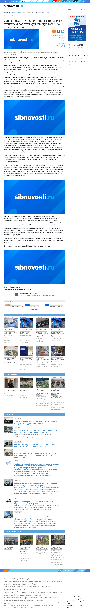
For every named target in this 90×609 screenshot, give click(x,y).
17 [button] (69, 58)
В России (22, 12)
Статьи (7, 9)
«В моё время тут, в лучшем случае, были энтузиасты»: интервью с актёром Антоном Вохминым (36, 431)
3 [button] (69, 53)
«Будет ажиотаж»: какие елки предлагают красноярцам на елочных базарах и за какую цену (42, 391)
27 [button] (78, 61)
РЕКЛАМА (81, 570)
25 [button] (72, 61)
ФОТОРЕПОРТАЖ (12, 375)
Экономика (46, 12)
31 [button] (69, 64)
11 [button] (72, 56)
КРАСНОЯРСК (14, 1)
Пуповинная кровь (10, 137)
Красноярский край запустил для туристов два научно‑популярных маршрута (33, 503)
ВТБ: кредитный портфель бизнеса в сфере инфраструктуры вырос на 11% (10, 331)
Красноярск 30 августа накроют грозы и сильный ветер (10, 547)
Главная (6, 16)
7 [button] (81, 53)
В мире (15, 12)
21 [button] (81, 58)
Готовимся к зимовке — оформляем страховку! (56, 305)
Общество (38, 12)
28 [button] (81, 61)
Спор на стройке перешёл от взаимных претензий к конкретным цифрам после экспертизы (35, 423)
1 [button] (84, 50)
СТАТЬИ (9, 414)
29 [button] (84, 61)
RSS (5, 570)
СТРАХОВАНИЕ (61, 43)
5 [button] (75, 53)
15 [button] (84, 56)
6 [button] (78, 53)
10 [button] (69, 56)
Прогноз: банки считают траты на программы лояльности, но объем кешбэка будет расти (26, 359)
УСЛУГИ (63, 40)
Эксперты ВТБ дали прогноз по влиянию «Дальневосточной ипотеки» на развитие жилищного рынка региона (42, 332)
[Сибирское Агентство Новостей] (13, 6)
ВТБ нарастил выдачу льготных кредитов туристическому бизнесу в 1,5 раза (26, 331)
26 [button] (75, 61)
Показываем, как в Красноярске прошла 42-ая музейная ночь (26, 390)
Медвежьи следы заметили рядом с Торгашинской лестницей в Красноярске (25, 548)
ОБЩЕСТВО (61, 37)
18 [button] (72, 58)
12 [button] (75, 56)
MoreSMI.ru (32, 607)
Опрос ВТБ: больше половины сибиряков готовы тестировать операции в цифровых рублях (57, 332)
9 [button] (87, 53)
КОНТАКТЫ (68, 570)
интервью (18, 427)
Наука (16, 460)
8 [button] (84, 53)
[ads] (77, 29)
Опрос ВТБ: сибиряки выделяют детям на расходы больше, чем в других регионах (58, 359)
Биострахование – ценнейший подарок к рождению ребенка (16, 306)
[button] (69, 45)
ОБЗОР (63, 47)
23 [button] (87, 58)
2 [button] (87, 50)
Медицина (18, 480)
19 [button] (75, 58)
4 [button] (72, 53)
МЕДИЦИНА (62, 42)
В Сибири (8, 12)
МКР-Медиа (14, 9)
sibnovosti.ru (53, 583)
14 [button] (81, 56)
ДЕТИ (63, 39)
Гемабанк (7, 216)
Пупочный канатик (10, 77)
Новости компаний (20, 450)
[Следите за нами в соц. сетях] (54, 1)
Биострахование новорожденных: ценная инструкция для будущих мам (36, 307)
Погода (24, 1)
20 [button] (78, 58)
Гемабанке (19, 162)
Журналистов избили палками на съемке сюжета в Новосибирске (10, 390)
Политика (30, 12)
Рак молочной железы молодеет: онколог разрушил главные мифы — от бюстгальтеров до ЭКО (35, 485)
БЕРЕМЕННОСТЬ (60, 45)
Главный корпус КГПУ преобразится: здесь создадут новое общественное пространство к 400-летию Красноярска (10, 360)
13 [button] (78, 56)
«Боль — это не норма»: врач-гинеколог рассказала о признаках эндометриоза (36, 517)
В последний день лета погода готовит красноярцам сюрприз (42, 547)
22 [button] (84, 58)
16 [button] (87, 56)
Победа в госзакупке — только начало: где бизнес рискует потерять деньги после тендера (34, 446)
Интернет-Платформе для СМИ (21, 607)
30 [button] (87, 61)
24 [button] (69, 61)
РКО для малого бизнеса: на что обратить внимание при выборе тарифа (42, 359)
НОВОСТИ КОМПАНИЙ (15, 315)
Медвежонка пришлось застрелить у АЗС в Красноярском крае (58, 547)
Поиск (83, 9)
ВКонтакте (37, 293)
